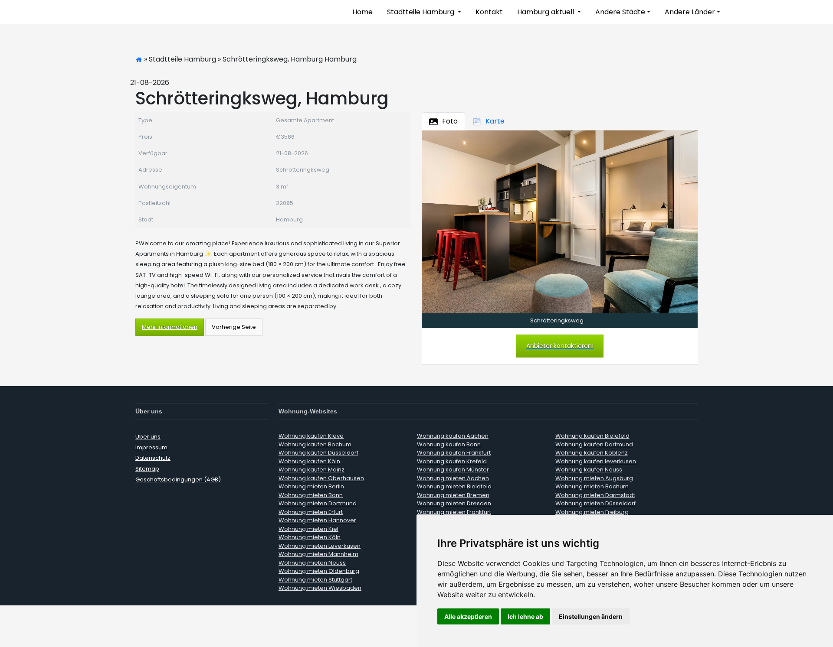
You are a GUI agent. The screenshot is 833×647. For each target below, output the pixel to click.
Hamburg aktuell (546, 12)
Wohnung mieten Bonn (311, 495)
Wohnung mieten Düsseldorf (595, 503)
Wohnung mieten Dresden (454, 503)
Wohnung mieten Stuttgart (315, 579)
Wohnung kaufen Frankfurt (454, 453)
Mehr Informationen (169, 327)
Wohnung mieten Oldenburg (319, 571)
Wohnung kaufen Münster (453, 469)
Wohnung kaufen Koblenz (591, 453)
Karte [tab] (495, 121)
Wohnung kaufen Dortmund (594, 444)
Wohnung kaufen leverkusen (595, 461)
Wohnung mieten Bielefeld (454, 486)
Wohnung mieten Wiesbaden (320, 588)
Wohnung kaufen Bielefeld (592, 436)
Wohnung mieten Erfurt (311, 512)
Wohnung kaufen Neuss (588, 469)
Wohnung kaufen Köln (309, 461)
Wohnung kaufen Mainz (311, 469)
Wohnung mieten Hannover (317, 520)
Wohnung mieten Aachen (453, 478)
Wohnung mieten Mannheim (318, 554)
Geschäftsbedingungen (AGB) (178, 479)
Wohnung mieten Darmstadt (595, 495)
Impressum (151, 447)
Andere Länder (690, 12)
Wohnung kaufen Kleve (311, 436)
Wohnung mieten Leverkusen (320, 546)
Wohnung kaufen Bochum (315, 444)
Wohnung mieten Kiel (308, 529)
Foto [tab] (450, 121)
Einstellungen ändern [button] (591, 616)
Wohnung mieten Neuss (312, 563)
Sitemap (147, 469)
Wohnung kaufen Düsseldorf (318, 453)
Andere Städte (620, 12)
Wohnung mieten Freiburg (592, 512)
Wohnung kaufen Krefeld (452, 461)
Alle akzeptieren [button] (468, 616)
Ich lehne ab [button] (525, 616)
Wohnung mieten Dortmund (318, 503)
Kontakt (489, 12)
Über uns (148, 436)
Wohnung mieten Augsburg (594, 478)
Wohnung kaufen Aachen (453, 436)
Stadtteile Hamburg (421, 12)
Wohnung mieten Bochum (592, 486)
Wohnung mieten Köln (310, 537)
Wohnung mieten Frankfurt (454, 512)
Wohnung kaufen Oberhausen (321, 478)
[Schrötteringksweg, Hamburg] (560, 221)
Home (362, 12)
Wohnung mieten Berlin (311, 486)
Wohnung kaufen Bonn (449, 444)
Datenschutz (153, 458)
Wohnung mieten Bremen (453, 495)
